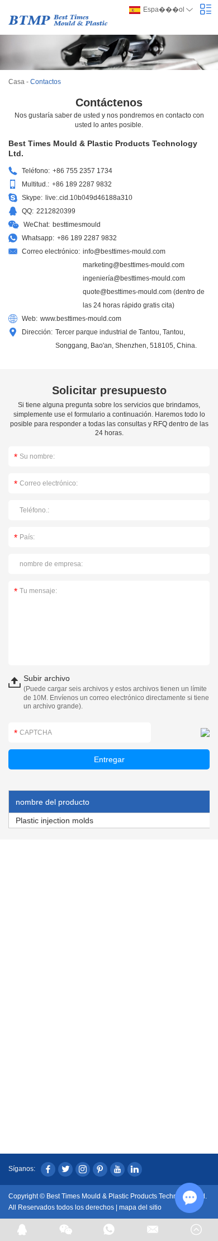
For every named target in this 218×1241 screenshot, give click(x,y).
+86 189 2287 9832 (87, 238)
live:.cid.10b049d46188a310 (88, 198)
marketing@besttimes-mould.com (133, 265)
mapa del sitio (140, 1207)
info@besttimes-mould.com (124, 251)
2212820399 (55, 211)
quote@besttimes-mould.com (127, 292)
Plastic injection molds (54, 820)
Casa (16, 82)
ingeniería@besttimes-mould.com (134, 278)
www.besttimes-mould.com (80, 319)
